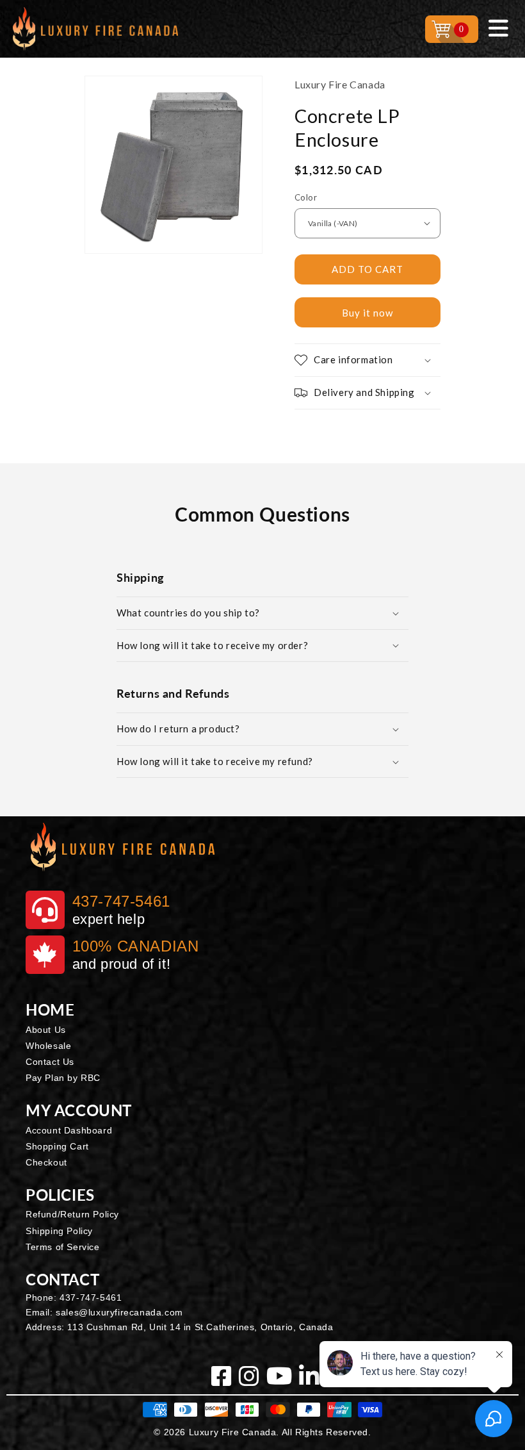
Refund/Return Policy (72, 1214)
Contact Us (50, 1062)
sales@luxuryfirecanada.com (119, 1312)
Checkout (46, 1162)
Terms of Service (63, 1247)
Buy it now (367, 312)
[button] (367, 360)
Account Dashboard (69, 1130)
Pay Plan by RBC (63, 1078)
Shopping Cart (57, 1146)
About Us (46, 1030)
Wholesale (48, 1046)
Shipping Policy (59, 1231)
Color (306, 197)
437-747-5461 (91, 1297)
